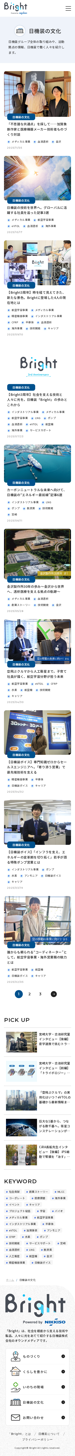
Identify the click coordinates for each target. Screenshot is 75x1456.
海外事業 (60, 1198)
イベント (14, 1204)
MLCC (61, 1192)
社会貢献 (14, 1192)
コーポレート (17, 1198)
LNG (32, 1250)
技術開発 (14, 1243)
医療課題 (40, 1198)
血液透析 (14, 1250)
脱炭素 (48, 1250)
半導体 (49, 1224)
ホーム (10, 1280)
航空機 (33, 1256)
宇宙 (42, 1211)
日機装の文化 (33, 1402)
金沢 (49, 1256)
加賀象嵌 (32, 1230)
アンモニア (53, 1230)
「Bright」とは (19, 1434)
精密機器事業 (17, 1262)
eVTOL (13, 1230)
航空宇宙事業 (45, 1217)
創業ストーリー (38, 1192)
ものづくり (31, 1356)
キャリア (34, 1204)
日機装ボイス (43, 1262)
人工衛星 (14, 1256)
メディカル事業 (18, 1217)
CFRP (12, 1237)
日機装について (49, 1434)
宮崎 (63, 1243)
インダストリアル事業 (22, 1224)
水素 (27, 1237)
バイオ (59, 1211)
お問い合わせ (33, 1417)
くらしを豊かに (35, 1371)
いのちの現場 (33, 1386)
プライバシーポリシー (37, 1439)
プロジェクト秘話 (20, 1211)
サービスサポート (40, 1243)
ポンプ (44, 1237)
